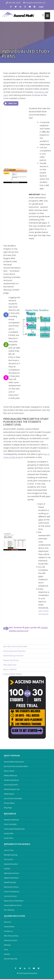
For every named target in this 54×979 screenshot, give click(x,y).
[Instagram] (25, 7)
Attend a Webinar (10, 669)
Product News (9, 803)
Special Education (11, 864)
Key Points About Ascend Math (16, 766)
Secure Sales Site (10, 959)
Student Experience (11, 780)
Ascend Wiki (8, 833)
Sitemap (7, 945)
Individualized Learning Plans (14, 651)
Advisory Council (10, 940)
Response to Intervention (14, 901)
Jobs (6, 949)
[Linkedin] (20, 7)
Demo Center (9, 771)
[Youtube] (30, 7)
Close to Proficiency (11, 891)
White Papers (9, 794)
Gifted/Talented (10, 882)
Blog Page (8, 808)
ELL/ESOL (7, 869)
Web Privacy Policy (11, 936)
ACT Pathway (9, 910)
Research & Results (11, 820)
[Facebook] (11, 7)
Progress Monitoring (11, 660)
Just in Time (8, 850)
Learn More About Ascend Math (15, 646)
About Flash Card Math (13, 798)
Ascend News (9, 926)
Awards (7, 954)
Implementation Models (12, 674)
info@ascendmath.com (36, 2)
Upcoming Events (11, 785)
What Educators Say (12, 789)
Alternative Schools (11, 873)
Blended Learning (10, 855)
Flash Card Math (10, 824)
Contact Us (8, 931)
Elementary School (11, 887)
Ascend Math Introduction (14, 762)
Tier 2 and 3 (8, 859)
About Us (7, 922)
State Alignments (10, 665)
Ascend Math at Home (12, 905)
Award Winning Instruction (13, 656)
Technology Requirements (14, 829)
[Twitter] (16, 7)
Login (41, 7)
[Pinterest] (34, 7)
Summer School (10, 896)
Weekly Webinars (10, 775)
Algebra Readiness (11, 878)
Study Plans (8, 838)
